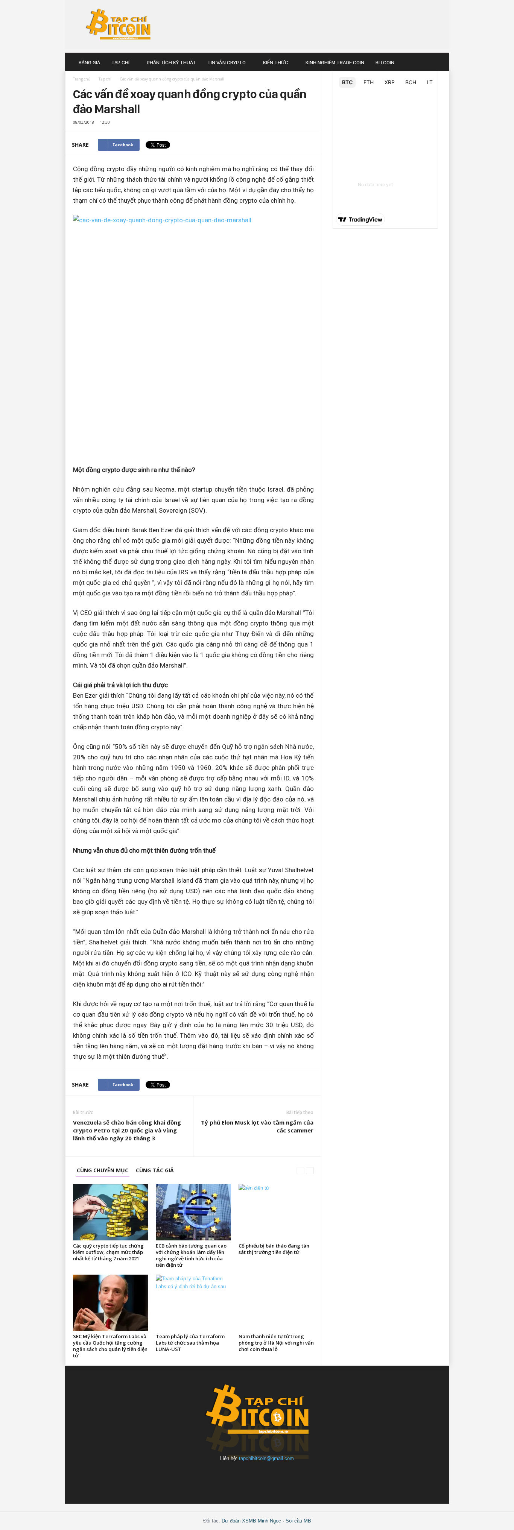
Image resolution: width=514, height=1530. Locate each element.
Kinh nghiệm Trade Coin (335, 62)
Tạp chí (120, 62)
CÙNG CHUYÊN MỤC (102, 1170)
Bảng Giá (89, 62)
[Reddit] (257, 1476)
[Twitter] (309, 1476)
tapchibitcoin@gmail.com (266, 1458)
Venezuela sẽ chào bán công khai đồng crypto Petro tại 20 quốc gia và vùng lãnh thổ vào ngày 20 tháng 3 (127, 1130)
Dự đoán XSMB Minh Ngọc (251, 1521)
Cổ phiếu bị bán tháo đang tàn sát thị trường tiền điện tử (274, 1248)
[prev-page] (300, 1170)
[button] (438, 62)
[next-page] (310, 1170)
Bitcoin (385, 62)
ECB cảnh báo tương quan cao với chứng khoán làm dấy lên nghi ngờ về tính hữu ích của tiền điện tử (191, 1255)
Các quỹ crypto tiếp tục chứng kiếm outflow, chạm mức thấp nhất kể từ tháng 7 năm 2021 (108, 1252)
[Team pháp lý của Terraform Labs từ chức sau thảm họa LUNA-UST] (193, 1303)
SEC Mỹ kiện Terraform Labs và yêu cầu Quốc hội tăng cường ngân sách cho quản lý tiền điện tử (110, 1346)
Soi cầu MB (298, 1521)
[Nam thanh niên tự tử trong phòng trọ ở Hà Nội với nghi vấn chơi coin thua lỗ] (276, 1303)
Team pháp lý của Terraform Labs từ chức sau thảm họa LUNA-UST (190, 1342)
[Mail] (240, 1476)
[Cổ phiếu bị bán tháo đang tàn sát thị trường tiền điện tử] (276, 1212)
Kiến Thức (275, 62)
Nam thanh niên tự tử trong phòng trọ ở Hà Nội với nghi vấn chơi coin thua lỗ (276, 1342)
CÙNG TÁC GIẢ (155, 1170)
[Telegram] (275, 1476)
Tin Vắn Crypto (226, 62)
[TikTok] (292, 1476)
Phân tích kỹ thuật (171, 62)
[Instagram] (223, 1476)
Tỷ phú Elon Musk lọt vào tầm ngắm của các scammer (257, 1126)
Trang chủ (81, 79)
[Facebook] (205, 1476)
